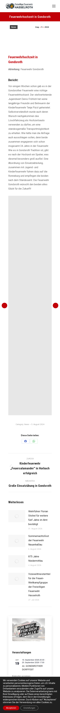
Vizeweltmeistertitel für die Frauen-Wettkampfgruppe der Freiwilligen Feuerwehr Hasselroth (39, 585)
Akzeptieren (11, 708)
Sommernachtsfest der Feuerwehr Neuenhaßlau (38, 540)
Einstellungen (29, 708)
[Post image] (16, 516)
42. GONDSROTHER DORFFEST (32, 667)
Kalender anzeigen (21, 675)
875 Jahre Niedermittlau (35, 558)
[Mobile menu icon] (54, 6)
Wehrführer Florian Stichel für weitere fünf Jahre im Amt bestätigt (38, 518)
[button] (4, 305)
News (13, 27)
